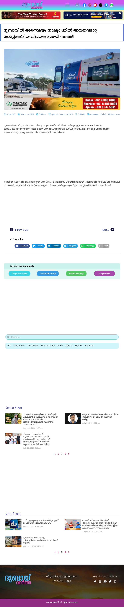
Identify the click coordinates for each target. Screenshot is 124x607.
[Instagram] (100, 581)
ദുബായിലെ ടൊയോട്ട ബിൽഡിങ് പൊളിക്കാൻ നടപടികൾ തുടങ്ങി (40, 540)
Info (9, 345)
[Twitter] (110, 581)
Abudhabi (33, 345)
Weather (89, 345)
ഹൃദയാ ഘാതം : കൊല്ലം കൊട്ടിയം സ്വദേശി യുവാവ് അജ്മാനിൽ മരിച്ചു (100, 417)
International (48, 345)
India (60, 345)
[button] (67, 5)
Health (78, 345)
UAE (108, 114)
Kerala (68, 345)
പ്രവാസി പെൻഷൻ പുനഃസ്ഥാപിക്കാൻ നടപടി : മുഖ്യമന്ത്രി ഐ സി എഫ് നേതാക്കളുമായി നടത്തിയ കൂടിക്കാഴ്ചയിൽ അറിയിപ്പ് (36, 439)
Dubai (103, 114)
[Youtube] (105, 581)
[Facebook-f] (95, 581)
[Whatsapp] (115, 581)
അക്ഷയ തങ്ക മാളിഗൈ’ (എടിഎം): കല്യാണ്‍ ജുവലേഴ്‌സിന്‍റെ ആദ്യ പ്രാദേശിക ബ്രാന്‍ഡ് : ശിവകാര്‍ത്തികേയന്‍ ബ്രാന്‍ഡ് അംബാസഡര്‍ (40, 419)
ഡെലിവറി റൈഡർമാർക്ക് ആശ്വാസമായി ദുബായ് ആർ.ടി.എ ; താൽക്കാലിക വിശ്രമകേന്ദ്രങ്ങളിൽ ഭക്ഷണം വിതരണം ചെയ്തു (100, 524)
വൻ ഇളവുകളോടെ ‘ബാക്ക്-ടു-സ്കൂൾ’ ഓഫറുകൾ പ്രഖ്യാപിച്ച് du (41, 521)
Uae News (115, 114)
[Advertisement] (62, 157)
